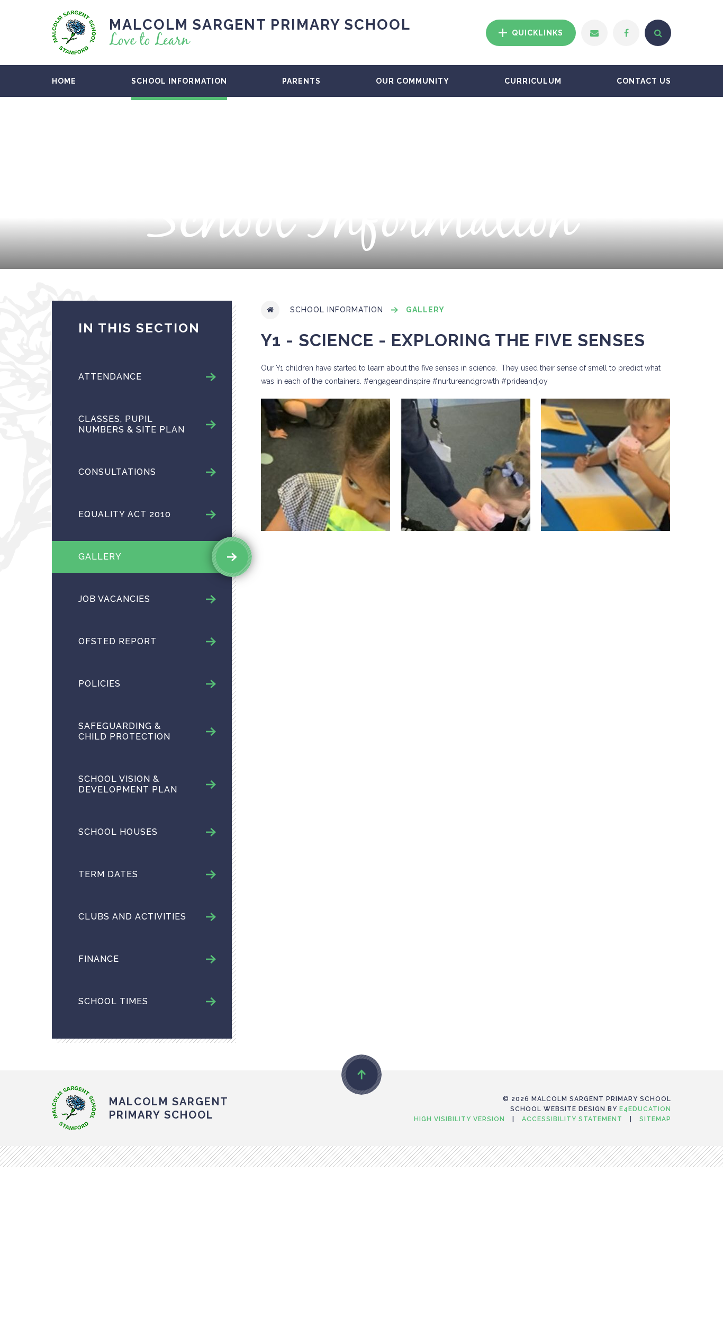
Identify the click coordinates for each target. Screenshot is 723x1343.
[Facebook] (626, 33)
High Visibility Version (459, 1119)
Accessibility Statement (572, 1119)
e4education (645, 1109)
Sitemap (655, 1119)
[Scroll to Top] (361, 1074)
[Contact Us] (594, 33)
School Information (336, 309)
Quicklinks (536, 33)
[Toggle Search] (658, 33)
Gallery (425, 309)
